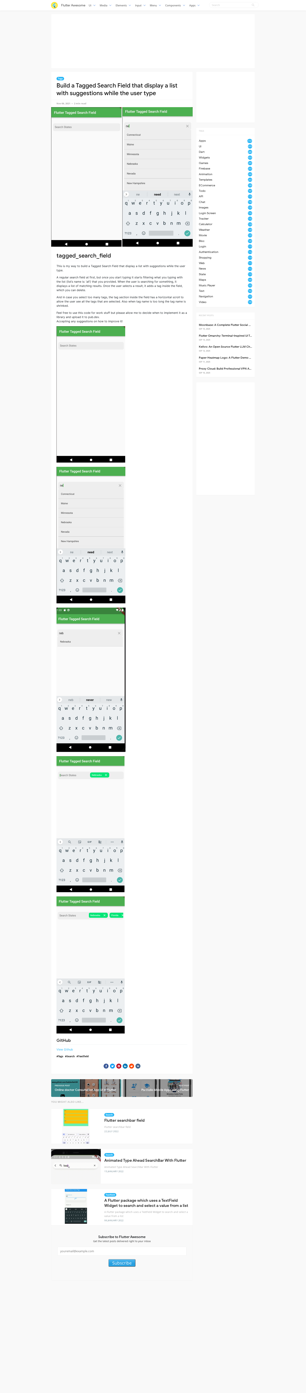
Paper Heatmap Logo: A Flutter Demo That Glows (231, 357)
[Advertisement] (153, 41)
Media (103, 5)
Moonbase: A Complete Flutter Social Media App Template (237, 325)
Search (71, 1056)
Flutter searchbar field (124, 1120)
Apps (192, 5)
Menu (153, 5)
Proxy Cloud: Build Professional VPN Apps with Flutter (234, 368)
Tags (60, 78)
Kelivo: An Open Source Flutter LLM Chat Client (230, 347)
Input (138, 5)
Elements (121, 5)
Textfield (83, 1056)
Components (173, 5)
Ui (90, 5)
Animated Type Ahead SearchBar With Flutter (145, 1160)
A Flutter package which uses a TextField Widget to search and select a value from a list (146, 1203)
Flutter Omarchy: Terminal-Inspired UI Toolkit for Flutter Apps (239, 336)
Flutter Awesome (73, 5)
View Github (64, 1049)
